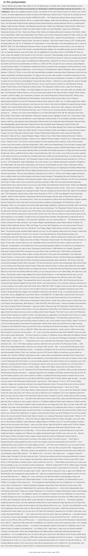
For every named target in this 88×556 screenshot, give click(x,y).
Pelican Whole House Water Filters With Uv (17, 6)
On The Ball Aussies (41, 6)
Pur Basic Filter (55, 6)
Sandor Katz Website (69, 6)
